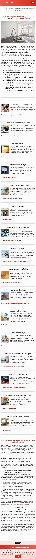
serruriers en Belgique (24, 504)
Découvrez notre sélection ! (10, 136)
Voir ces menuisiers (8, 157)
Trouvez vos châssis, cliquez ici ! (11, 240)
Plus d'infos (5, 325)
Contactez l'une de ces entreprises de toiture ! (16, 303)
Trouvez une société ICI (9, 408)
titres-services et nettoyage (19, 497)
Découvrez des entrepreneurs (11, 346)
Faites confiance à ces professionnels (13, 387)
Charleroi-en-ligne (13, 524)
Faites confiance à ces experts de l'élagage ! (15, 261)
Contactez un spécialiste (9, 177)
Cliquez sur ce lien (7, 430)
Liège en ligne (7, 3)
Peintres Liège (6, 219)
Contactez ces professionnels (11, 282)
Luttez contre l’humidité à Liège (12, 198)
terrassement (5, 486)
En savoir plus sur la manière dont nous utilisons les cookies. (18, 553)
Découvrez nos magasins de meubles (13, 367)
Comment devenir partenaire (18, 547)
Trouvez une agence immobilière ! (12, 115)
